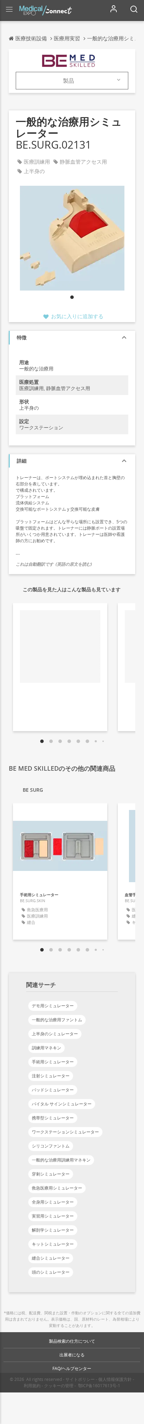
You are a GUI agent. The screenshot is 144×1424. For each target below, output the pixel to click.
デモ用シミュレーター (53, 1006)
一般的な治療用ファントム (57, 1020)
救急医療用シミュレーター (57, 1188)
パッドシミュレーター (53, 1090)
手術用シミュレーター (53, 1062)
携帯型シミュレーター (53, 1118)
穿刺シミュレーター (51, 1174)
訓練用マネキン (46, 1048)
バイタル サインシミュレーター (62, 1104)
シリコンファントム (51, 1146)
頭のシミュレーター (51, 1272)
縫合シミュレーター (51, 1258)
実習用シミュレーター (53, 1216)
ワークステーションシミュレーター (65, 1132)
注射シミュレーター (51, 1076)
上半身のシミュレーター (55, 1034)
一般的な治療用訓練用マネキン (61, 1160)
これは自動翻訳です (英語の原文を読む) (54, 564)
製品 (68, 80)
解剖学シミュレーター (53, 1230)
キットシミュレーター (53, 1244)
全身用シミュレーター (53, 1202)
